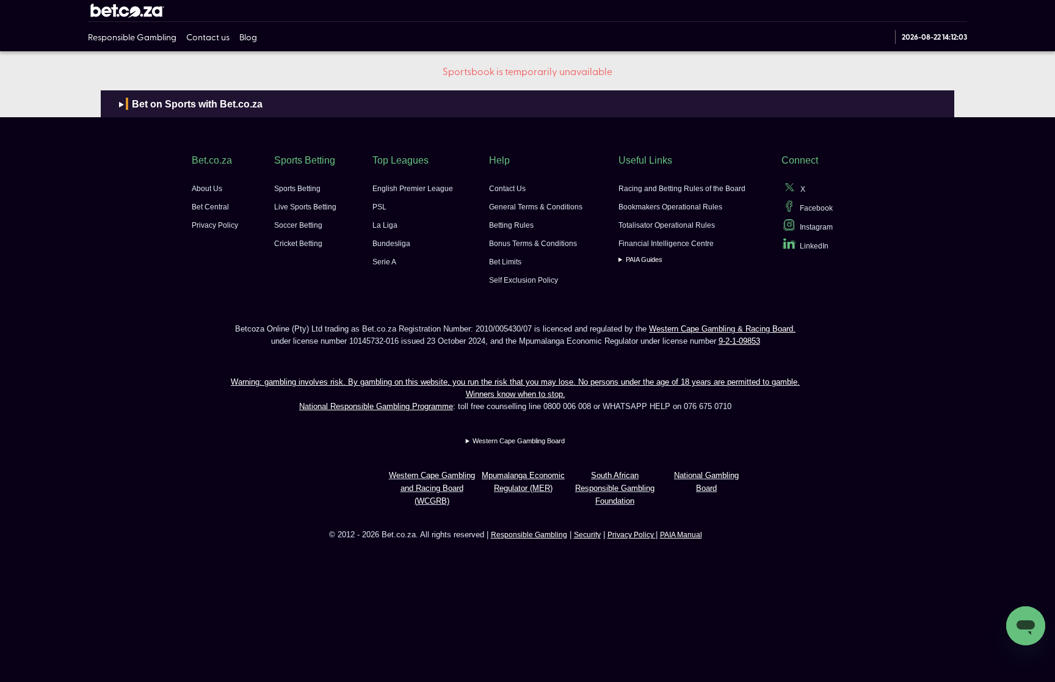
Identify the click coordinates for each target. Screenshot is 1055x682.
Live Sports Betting (305, 207)
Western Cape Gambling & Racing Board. (722, 328)
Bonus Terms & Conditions (533, 243)
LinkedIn (814, 246)
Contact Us (507, 188)
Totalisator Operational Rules (666, 225)
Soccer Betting (298, 225)
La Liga (384, 225)
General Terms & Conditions (535, 207)
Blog (248, 37)
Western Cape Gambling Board (519, 440)
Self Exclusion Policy (523, 280)
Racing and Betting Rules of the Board (681, 188)
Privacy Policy (215, 225)
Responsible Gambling (132, 37)
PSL (379, 207)
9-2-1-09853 (739, 341)
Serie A (384, 262)
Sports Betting (297, 188)
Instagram (816, 227)
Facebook (816, 208)
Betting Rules (511, 225)
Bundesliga (391, 243)
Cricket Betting (298, 243)
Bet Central (210, 207)
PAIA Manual (681, 535)
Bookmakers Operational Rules (670, 207)
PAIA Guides (644, 259)
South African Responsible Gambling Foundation (614, 488)
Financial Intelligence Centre (666, 243)
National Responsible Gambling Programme (376, 406)
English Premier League (412, 188)
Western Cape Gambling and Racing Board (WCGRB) (432, 488)
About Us (207, 188)
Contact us (208, 37)
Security (587, 535)
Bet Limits (505, 262)
